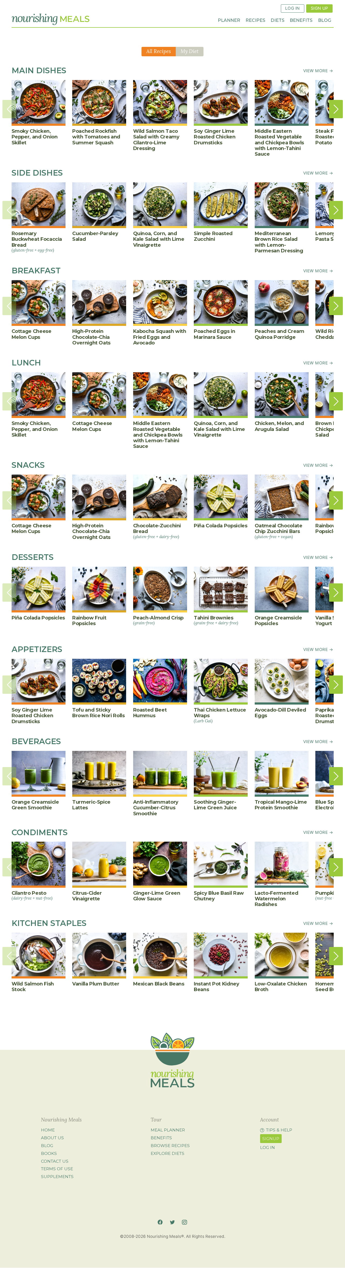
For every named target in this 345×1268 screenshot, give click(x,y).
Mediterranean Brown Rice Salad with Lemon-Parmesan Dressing (279, 242)
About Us (52, 1137)
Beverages (36, 741)
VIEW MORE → (318, 70)
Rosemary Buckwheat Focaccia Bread (37, 242)
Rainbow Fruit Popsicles (89, 620)
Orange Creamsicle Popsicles (278, 620)
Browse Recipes (170, 1145)
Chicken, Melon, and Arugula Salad (279, 426)
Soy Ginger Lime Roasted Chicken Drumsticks (215, 136)
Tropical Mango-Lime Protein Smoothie (281, 804)
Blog (324, 20)
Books (49, 1153)
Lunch (26, 362)
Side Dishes (37, 172)
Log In (292, 8)
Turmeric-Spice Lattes (91, 804)
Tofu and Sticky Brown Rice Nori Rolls (98, 712)
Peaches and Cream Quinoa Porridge (279, 334)
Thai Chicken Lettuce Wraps (220, 715)
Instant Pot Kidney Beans (216, 986)
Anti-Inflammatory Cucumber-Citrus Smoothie (155, 807)
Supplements (57, 1176)
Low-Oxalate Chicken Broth (281, 986)
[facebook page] (160, 1222)
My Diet (190, 51)
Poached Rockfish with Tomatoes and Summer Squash (96, 136)
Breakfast (36, 270)
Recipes (255, 20)
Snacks (28, 465)
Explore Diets (167, 1153)
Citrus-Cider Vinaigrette (87, 895)
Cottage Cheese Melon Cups (31, 334)
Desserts (33, 557)
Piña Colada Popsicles (220, 525)
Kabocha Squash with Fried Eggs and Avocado (159, 336)
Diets (277, 20)
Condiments (40, 832)
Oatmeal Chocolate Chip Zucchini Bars (278, 531)
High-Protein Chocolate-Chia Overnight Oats (91, 336)
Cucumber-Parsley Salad (95, 236)
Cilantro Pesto (32, 895)
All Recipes (158, 51)
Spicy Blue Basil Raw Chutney (219, 895)
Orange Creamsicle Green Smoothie (35, 804)
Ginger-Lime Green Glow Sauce (156, 895)
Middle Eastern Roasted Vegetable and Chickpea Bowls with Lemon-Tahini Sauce (279, 142)
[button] (336, 109)
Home (48, 1130)
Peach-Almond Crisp (158, 620)
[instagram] (184, 1222)
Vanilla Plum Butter (95, 984)
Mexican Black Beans (158, 984)
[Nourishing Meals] (50, 19)
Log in (267, 1147)
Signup (270, 1138)
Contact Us (54, 1161)
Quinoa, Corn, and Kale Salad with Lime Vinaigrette (158, 239)
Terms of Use (57, 1168)
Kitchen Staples (49, 923)
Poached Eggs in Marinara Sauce (214, 334)
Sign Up (319, 8)
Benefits (301, 20)
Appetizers (37, 649)
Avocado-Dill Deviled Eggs (280, 712)
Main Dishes (39, 70)
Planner (229, 20)
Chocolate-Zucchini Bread (157, 531)
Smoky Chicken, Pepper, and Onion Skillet (35, 136)
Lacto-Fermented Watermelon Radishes (276, 898)
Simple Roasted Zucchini (213, 236)
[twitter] (172, 1222)
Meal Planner (168, 1130)
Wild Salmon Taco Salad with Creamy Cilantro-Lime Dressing (156, 139)
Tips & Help (279, 1130)
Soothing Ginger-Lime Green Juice (215, 804)
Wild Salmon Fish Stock (33, 986)
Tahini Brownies (216, 620)
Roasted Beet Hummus (150, 712)
